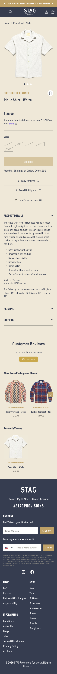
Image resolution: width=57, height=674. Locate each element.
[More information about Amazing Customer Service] (40, 200)
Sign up (48, 547)
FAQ (5, 588)
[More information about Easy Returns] (38, 180)
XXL (8, 149)
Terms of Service (8, 565)
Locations (8, 621)
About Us (8, 626)
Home (6, 23)
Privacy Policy (10, 646)
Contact (7, 593)
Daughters (35, 628)
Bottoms (34, 598)
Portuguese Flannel (16, 93)
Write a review (28, 359)
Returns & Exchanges (14, 598)
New (31, 588)
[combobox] (8, 547)
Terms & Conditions (13, 641)
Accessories (36, 608)
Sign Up (46, 530)
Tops (32, 593)
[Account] (46, 12)
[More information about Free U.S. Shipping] (40, 190)
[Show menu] (4, 12)
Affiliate (7, 651)
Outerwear (35, 603)
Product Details (13, 215)
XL (39, 144)
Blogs (6, 631)
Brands (33, 623)
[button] (52, 3)
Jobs (5, 636)
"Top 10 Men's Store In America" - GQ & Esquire (28, 3)
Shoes (32, 613)
